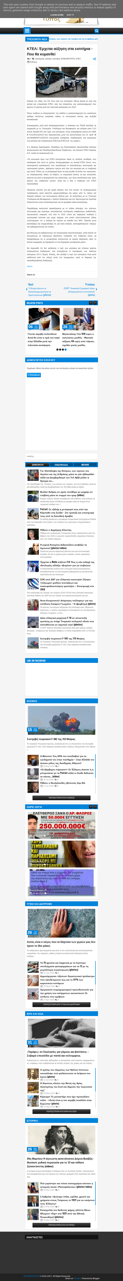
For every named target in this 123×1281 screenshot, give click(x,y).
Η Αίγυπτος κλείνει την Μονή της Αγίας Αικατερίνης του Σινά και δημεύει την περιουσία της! (66, 1094)
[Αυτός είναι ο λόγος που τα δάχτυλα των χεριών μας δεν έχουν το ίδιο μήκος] (61, 930)
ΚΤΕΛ (78, 59)
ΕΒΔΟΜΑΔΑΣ (61, 472)
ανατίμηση (39, 59)
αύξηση (48, 59)
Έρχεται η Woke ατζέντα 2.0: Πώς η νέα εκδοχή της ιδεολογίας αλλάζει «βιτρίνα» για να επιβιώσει (67, 571)
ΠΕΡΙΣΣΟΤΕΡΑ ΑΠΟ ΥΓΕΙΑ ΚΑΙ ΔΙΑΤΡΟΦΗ (61, 1012)
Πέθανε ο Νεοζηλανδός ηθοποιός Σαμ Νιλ (62, 790)
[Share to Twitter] (53, 310)
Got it (70, 15)
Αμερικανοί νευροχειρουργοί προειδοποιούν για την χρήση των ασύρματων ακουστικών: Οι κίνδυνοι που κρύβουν (66, 1000)
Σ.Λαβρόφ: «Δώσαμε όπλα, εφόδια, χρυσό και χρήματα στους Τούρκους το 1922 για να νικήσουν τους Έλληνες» (67, 1207)
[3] (63, 357)
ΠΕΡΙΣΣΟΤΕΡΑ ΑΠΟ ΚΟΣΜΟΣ (61, 805)
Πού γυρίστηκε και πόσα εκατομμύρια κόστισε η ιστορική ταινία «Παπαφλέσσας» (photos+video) (66, 1192)
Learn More (57, 15)
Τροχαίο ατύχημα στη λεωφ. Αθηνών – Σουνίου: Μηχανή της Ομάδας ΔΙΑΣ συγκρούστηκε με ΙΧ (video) (77, 339)
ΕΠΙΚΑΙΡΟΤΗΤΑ (68, 59)
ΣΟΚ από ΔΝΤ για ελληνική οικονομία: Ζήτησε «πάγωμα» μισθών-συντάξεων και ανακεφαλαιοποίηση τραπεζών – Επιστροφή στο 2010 (67, 591)
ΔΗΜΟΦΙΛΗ (37, 472)
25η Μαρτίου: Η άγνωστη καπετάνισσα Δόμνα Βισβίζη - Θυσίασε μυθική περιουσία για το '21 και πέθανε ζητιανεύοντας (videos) (60, 1169)
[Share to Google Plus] (57, 310)
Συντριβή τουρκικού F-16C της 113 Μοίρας (62, 645)
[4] (66, 357)
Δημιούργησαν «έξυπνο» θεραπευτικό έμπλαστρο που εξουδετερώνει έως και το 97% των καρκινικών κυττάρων (67, 987)
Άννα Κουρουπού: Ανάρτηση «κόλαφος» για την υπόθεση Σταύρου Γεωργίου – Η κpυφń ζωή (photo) (68, 609)
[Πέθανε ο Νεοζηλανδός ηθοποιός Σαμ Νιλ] (33, 794)
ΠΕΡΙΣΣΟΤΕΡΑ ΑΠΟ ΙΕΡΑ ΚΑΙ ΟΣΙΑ (61, 1119)
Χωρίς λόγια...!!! (38, 839)
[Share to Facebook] (50, 310)
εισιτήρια (56, 59)
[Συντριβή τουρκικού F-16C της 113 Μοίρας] (61, 727)
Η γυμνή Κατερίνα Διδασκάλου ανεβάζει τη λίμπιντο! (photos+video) (63, 553)
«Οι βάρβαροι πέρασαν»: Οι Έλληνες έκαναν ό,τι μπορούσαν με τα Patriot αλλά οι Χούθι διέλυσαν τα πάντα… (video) (67, 780)
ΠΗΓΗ (29, 266)
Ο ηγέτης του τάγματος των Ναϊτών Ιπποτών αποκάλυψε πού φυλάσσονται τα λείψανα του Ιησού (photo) (65, 1080)
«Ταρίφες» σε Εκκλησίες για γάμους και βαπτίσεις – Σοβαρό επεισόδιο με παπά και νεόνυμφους (58, 1061)
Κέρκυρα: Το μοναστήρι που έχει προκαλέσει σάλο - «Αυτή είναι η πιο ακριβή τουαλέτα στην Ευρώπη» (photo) (66, 1107)
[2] (60, 357)
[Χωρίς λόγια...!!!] (61, 832)
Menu (27, 30)
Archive (85, 472)
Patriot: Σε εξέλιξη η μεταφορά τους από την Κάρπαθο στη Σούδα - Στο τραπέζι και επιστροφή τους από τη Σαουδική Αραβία (67, 520)
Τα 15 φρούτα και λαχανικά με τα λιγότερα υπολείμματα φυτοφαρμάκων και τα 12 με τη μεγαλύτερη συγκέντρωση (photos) (64, 973)
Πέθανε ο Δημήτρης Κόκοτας (55, 537)
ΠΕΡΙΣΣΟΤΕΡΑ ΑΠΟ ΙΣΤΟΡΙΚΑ (61, 1232)
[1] (57, 357)
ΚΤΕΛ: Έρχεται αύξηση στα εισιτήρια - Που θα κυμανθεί (60, 51)
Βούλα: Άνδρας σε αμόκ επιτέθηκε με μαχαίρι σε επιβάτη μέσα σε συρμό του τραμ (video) (66, 500)
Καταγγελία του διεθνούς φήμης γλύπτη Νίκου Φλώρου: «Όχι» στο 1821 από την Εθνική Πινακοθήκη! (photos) (65, 1221)
